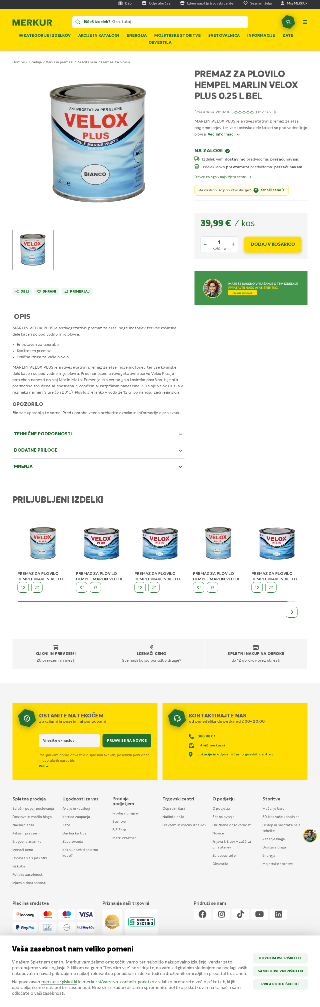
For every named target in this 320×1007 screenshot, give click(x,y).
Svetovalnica (224, 36)
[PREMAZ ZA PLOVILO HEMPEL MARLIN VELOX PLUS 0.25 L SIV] (218, 544)
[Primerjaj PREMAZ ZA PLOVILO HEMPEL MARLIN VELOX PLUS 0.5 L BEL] (95, 587)
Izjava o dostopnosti (29, 883)
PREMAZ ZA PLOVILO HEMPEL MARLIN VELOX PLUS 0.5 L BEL (99, 579)
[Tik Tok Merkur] (240, 914)
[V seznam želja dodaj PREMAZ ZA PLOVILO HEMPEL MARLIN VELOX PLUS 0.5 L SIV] (257, 587)
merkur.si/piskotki (59, 982)
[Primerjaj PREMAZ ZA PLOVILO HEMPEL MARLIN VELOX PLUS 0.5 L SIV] (270, 587)
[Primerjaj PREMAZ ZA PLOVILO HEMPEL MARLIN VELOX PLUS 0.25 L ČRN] (36, 587)
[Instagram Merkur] (221, 914)
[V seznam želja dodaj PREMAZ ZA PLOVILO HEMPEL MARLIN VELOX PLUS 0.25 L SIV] (198, 587)
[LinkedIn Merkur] (278, 914)
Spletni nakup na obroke (256, 654)
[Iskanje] (78, 22)
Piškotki (18, 866)
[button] (99, 144)
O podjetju (221, 808)
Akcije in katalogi (98, 36)
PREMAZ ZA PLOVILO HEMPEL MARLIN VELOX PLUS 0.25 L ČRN (41, 579)
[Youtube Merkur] (259, 914)
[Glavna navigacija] (305, 22)
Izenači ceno (151, 654)
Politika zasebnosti (28, 874)
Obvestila (160, 43)
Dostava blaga (274, 847)
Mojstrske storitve (177, 36)
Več (42, 766)
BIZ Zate (119, 830)
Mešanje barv (273, 808)
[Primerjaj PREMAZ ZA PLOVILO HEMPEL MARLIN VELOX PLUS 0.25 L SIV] (212, 587)
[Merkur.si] (32, 24)
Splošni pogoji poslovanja (33, 808)
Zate (287, 36)
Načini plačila (23, 825)
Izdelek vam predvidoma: (235, 159)
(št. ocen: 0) (266, 112)
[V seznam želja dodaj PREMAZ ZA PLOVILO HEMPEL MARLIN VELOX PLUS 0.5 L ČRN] (140, 587)
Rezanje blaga (273, 839)
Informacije (261, 36)
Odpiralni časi (173, 808)
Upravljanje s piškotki (29, 858)
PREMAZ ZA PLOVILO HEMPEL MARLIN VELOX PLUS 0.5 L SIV (275, 579)
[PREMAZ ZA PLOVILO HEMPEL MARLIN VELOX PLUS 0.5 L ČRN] (160, 544)
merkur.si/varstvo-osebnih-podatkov (119, 982)
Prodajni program (126, 813)
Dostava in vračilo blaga (32, 817)
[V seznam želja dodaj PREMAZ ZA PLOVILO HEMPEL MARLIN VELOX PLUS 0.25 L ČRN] (23, 587)
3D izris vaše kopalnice (281, 817)
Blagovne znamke (27, 841)
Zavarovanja (72, 841)
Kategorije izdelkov (47, 36)
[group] (33, 250)
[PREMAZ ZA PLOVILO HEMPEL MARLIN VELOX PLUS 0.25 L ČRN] (43, 544)
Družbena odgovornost (231, 825)
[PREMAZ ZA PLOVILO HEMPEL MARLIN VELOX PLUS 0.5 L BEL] (101, 544)
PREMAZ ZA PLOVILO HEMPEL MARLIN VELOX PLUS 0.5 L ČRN (157, 579)
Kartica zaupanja (76, 817)
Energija (137, 36)
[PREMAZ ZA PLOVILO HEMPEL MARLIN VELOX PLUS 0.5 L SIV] (277, 544)
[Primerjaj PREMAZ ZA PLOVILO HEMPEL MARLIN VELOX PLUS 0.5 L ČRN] (154, 587)
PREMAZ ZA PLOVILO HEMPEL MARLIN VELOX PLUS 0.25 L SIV (216, 579)
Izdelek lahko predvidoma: (237, 167)
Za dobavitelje (224, 855)
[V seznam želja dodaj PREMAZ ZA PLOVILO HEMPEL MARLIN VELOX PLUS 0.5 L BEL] (81, 587)
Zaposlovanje (223, 817)
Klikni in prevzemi (56, 654)
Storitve (119, 821)
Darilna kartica (74, 833)
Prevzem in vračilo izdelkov (184, 825)
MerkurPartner (124, 838)
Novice (218, 833)
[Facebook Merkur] (202, 914)
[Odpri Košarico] (288, 22)
